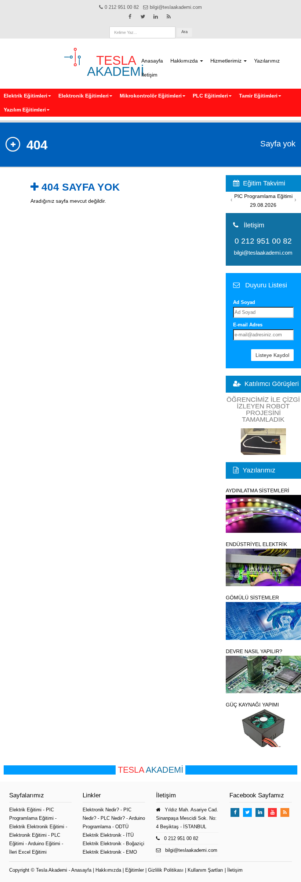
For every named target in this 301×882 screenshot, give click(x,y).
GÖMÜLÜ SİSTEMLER (252, 598)
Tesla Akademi (51, 870)
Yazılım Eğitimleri (25, 110)
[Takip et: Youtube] (272, 812)
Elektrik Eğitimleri (25, 96)
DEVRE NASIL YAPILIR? (254, 651)
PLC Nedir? (113, 818)
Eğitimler (134, 870)
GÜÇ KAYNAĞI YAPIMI (252, 705)
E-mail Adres (247, 324)
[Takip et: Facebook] (130, 16)
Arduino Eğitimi (45, 843)
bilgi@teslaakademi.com (263, 253)
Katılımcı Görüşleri (271, 383)
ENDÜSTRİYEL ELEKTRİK (256, 544)
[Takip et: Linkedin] (155, 16)
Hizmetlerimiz (226, 61)
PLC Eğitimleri (210, 96)
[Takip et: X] (142, 16)
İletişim (149, 75)
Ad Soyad (244, 302)
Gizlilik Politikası (166, 870)
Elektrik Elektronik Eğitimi (37, 826)
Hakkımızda (184, 61)
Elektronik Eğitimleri (83, 96)
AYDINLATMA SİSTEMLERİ (257, 490)
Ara (184, 31)
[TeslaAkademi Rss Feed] (168, 16)
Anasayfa (152, 61)
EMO (131, 852)
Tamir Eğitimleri (258, 96)
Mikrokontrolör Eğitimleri (151, 96)
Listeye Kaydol (272, 355)
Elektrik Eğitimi (26, 809)
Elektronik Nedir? (101, 809)
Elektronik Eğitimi (28, 835)
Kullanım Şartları (205, 870)
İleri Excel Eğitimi (28, 852)
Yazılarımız (267, 61)
